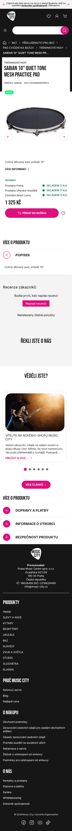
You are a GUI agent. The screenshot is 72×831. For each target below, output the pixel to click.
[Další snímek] (68, 4)
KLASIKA (8, 669)
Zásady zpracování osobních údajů (24, 737)
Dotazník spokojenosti (16, 803)
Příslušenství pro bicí (38, 42)
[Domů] (4, 42)
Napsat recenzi (36, 303)
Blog (5, 695)
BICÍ (14, 42)
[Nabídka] (6, 30)
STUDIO (8, 657)
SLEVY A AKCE (12, 617)
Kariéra (7, 792)
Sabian (12, 83)
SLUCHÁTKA (10, 663)
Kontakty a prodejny (15, 780)
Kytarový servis (12, 689)
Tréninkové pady (51, 47)
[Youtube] (40, 822)
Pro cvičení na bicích (18, 47)
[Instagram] (32, 822)
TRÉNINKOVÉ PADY (15, 62)
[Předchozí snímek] (4, 4)
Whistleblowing (12, 797)
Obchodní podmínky (15, 721)
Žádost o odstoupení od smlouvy (22, 754)
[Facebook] (24, 822)
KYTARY (8, 623)
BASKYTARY (10, 628)
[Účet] (57, 16)
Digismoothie (51, 814)
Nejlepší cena (11, 701)
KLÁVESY (9, 646)
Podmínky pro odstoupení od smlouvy (26, 760)
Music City (28, 814)
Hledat (7, 611)
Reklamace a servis (14, 748)
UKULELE (8, 634)
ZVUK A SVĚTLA (13, 652)
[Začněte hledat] (65, 30)
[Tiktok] (48, 822)
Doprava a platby (13, 786)
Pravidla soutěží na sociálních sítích (24, 742)
